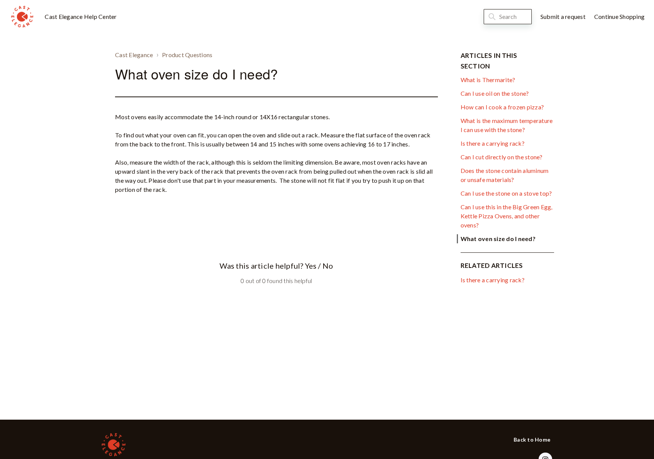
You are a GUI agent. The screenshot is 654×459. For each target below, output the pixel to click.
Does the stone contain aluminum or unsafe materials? (505, 175)
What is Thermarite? (488, 79)
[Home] (21, 16)
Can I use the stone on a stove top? (506, 193)
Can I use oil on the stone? (495, 93)
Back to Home (532, 439)
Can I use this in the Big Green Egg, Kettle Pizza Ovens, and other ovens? (507, 216)
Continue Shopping (619, 16)
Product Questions (187, 54)
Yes (310, 265)
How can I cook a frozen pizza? (502, 106)
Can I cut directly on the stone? (502, 156)
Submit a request (562, 16)
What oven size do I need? (498, 238)
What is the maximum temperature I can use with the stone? (507, 125)
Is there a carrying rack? (493, 143)
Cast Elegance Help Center (81, 16)
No (327, 265)
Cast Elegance (134, 54)
